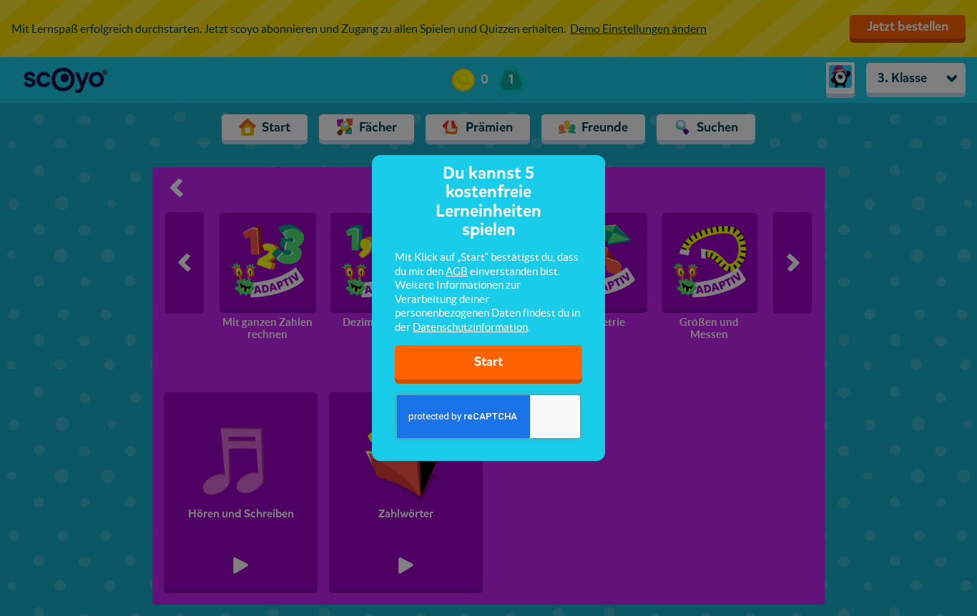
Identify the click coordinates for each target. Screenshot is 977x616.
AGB (457, 271)
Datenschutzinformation (470, 327)
